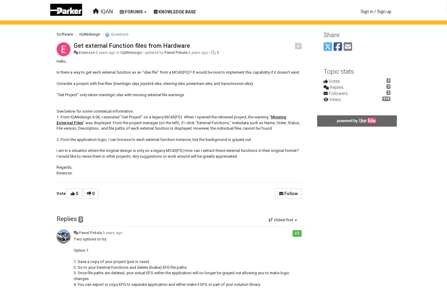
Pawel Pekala (175, 53)
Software (65, 34)
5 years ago (113, 233)
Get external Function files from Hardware (132, 45)
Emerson (87, 53)
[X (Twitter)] (328, 47)
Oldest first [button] (283, 220)
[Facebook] (338, 47)
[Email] (348, 47)
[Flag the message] (291, 46)
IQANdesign (89, 34)
